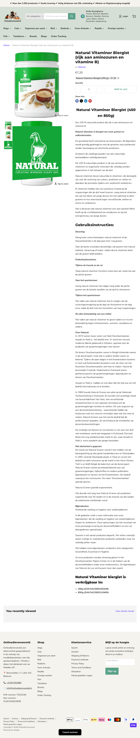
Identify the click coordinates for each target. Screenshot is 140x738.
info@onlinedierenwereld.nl (19, 688)
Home (6, 45)
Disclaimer (76, 671)
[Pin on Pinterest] (90, 101)
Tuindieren (18, 36)
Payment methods (79, 659)
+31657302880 (14, 682)
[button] (124, 16)
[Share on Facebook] (77, 101)
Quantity (79, 83)
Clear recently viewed (125, 611)
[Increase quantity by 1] (100, 89)
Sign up (112, 671)
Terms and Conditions (81, 667)
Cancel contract (70, 732)
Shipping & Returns (80, 655)
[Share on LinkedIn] (85, 101)
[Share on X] (81, 101)
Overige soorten (116, 28)
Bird (53, 28)
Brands (33, 36)
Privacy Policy (77, 663)
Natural (82, 67)
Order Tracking (58, 36)
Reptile (99, 28)
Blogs (44, 36)
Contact (74, 651)
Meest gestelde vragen (81, 675)
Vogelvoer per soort (35, 28)
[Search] (71, 16)
